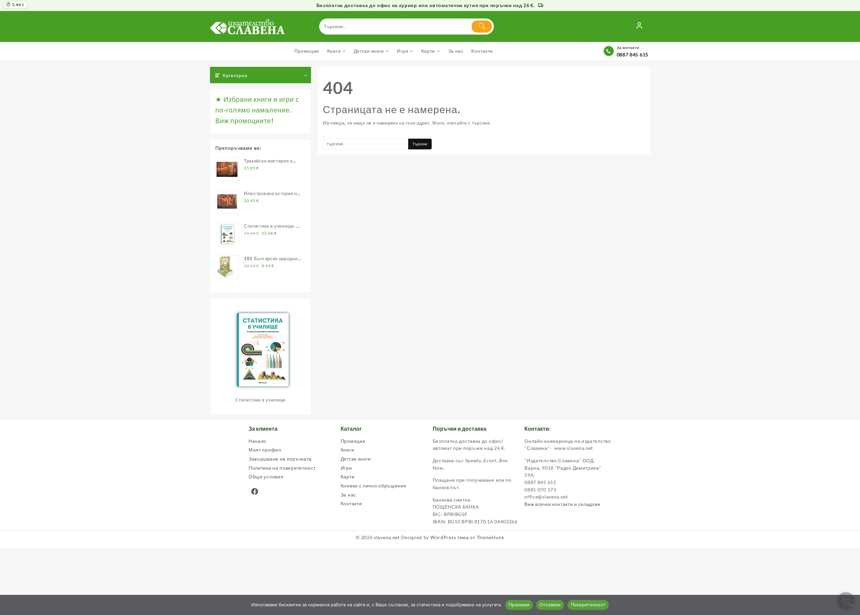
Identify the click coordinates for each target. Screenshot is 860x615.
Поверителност (588, 604)
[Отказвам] (851, 605)
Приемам (519, 604)
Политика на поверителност (282, 468)
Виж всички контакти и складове (562, 504)
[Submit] (482, 26)
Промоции (353, 441)
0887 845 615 (632, 54)
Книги (347, 450)
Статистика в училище (260, 400)
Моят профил (265, 450)
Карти (348, 476)
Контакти (351, 503)
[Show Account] (639, 26)
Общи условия (266, 476)
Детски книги (356, 459)
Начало (257, 441)
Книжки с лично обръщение (373, 485)
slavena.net (387, 537)
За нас (348, 495)
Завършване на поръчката (280, 459)
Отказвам (550, 604)
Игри (346, 468)
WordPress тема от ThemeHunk (467, 537)
